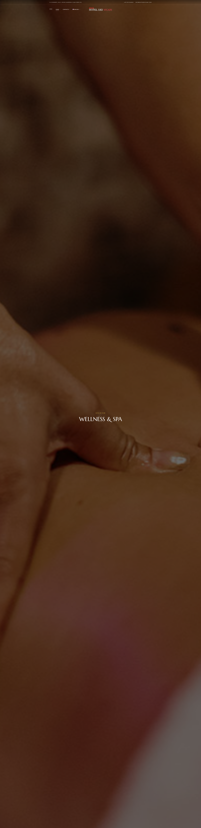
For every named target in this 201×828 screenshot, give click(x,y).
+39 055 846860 (129, 2)
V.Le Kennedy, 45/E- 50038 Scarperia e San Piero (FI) (65, 2)
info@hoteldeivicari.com (144, 2)
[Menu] (50, 9)
